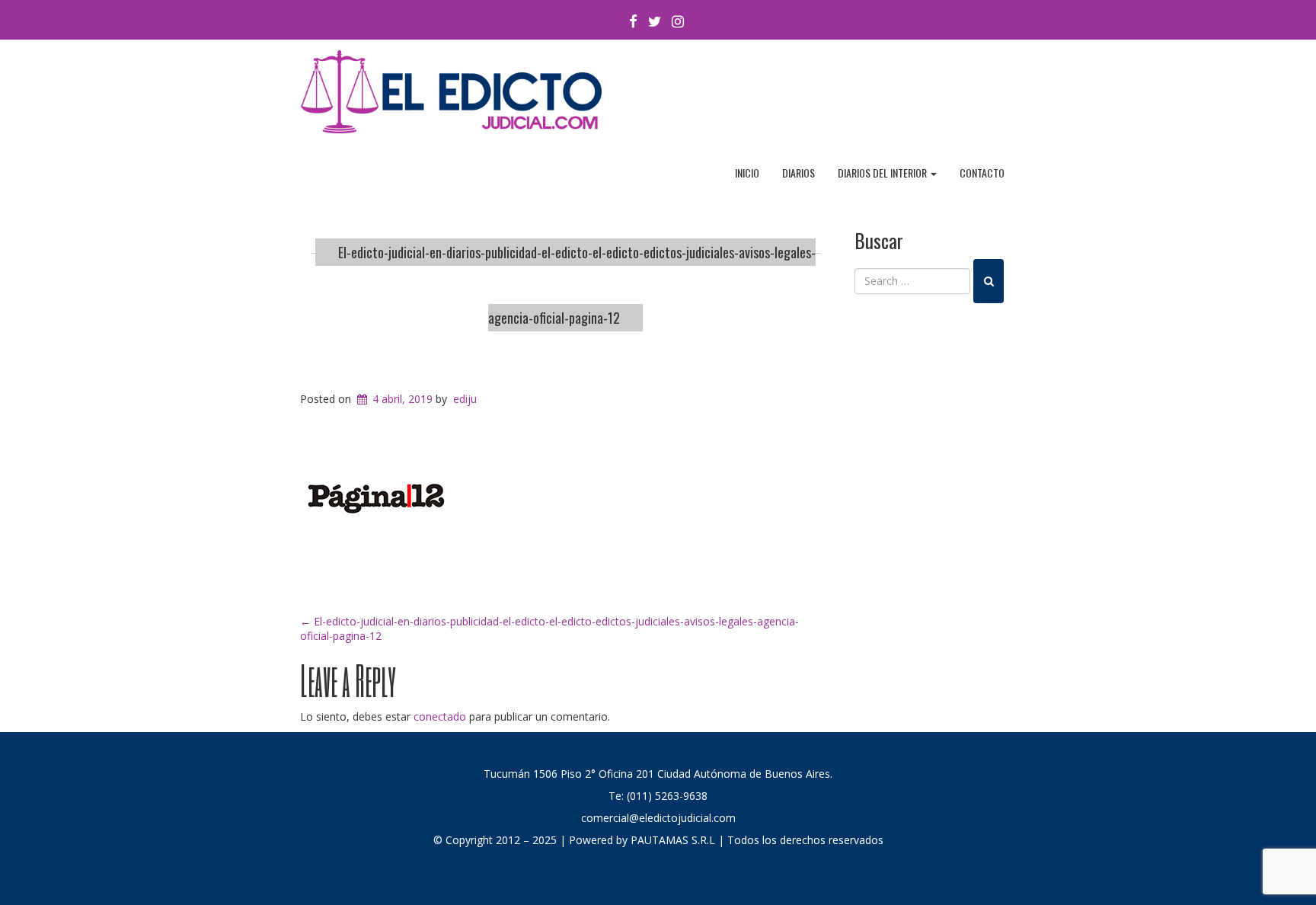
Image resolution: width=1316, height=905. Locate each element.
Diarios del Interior (883, 173)
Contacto (982, 173)
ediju (465, 399)
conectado (440, 716)
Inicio (747, 173)
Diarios (798, 173)
